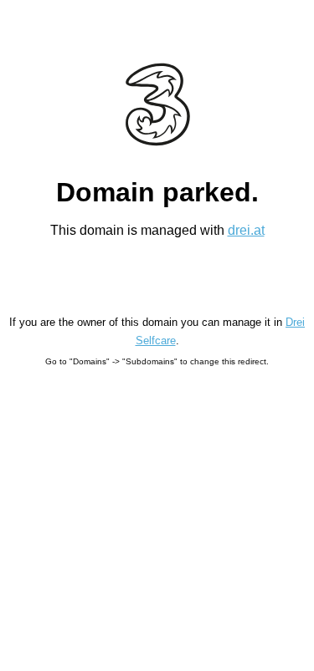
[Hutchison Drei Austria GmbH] (157, 104)
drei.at (246, 230)
